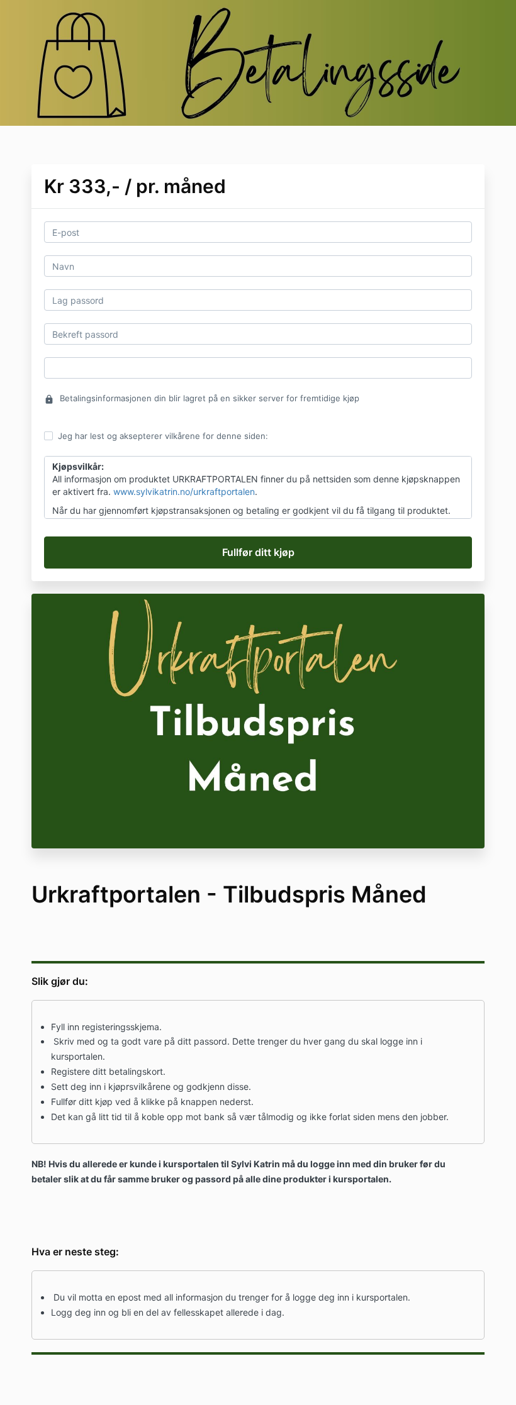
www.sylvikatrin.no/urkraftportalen (184, 491)
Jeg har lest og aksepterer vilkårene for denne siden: (163, 436)
